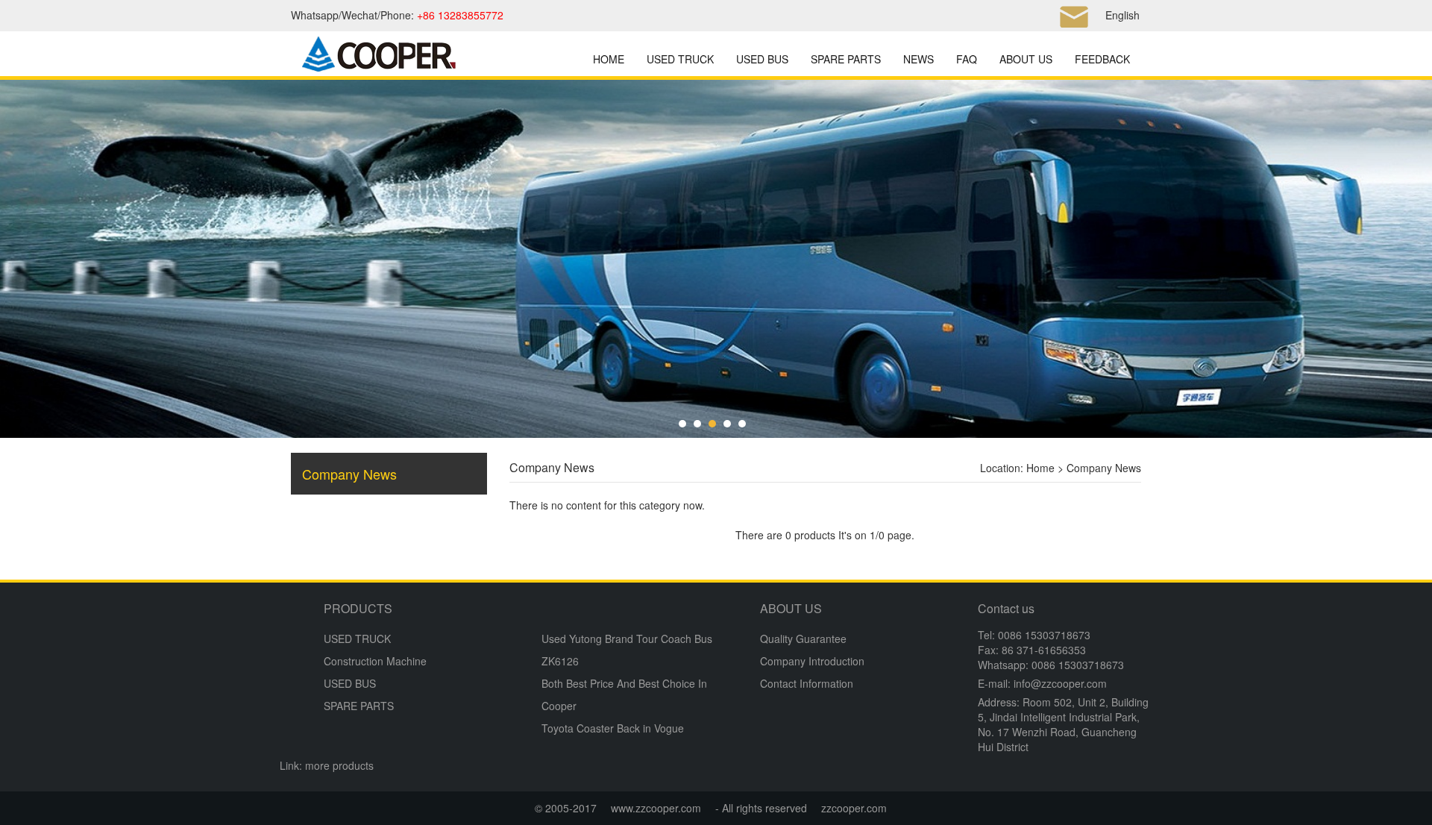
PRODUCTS (358, 608)
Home (1040, 467)
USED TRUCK (680, 58)
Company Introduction (812, 660)
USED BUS (762, 58)
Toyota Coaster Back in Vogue (612, 728)
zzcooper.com (854, 807)
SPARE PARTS (846, 58)
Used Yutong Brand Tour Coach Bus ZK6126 (626, 649)
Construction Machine (375, 660)
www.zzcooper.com (656, 807)
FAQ (966, 58)
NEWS (918, 58)
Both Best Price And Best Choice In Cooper (624, 694)
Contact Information (806, 683)
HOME (608, 58)
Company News (349, 473)
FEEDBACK (1102, 58)
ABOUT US (1025, 58)
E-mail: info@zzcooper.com (1042, 683)
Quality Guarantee (803, 638)
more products (339, 765)
